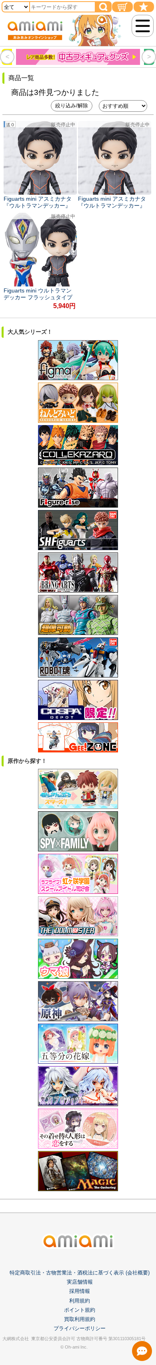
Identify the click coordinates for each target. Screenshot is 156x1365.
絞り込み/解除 (71, 106)
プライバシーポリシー (80, 1328)
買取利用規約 (79, 1319)
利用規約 (79, 1301)
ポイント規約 (79, 1310)
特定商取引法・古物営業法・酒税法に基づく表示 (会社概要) (80, 1273)
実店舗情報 (80, 1282)
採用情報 (79, 1291)
